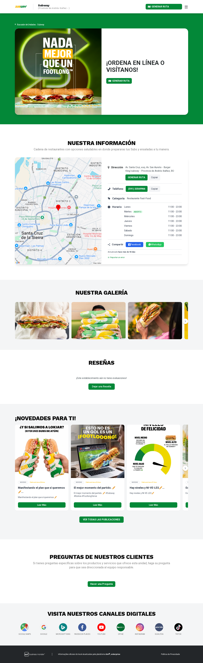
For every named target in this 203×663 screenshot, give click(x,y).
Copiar (154, 177)
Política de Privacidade (170, 654)
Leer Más (41, 505)
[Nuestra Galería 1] (42, 320)
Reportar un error (117, 257)
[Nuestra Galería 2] (98, 320)
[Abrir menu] (186, 6)
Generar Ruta (136, 177)
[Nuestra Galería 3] (155, 320)
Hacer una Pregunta (101, 584)
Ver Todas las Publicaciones (101, 519)
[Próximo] (185, 321)
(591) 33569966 (136, 188)
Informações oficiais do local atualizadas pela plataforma (89, 654)
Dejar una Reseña (101, 386)
